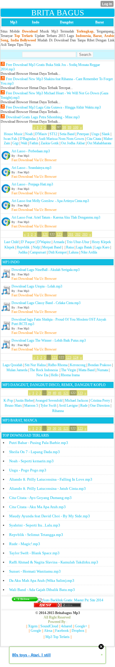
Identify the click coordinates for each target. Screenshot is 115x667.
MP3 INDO (10, 262)
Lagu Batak (84, 247)
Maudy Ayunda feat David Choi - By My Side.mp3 (49, 516)
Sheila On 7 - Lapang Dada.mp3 (34, 452)
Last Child (11, 242)
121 (45, 234)
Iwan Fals (10, 139)
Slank (106, 134)
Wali (24, 143)
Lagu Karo (101, 247)
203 (85, 234)
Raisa (70, 247)
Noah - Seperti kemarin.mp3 (31, 461)
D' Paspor (28, 242)
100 (75, 127)
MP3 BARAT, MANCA (19, 420)
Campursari (38, 252)
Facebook (62, 631)
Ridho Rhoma (58, 365)
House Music (13, 134)
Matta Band (86, 370)
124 (75, 357)
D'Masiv (41, 134)
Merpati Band (51, 247)
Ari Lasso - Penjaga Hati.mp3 (32, 184)
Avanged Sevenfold (49, 400)
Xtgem (32, 626)
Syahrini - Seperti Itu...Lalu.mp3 (34, 525)
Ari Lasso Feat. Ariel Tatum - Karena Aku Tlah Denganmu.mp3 (56, 217)
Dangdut (66, 22)
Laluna (73, 252)
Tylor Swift (48, 405)
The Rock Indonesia (44, 370)
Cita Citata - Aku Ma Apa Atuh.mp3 (37, 507)
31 (60, 428)
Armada (58, 242)
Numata (102, 370)
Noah (29, 134)
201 (70, 234)
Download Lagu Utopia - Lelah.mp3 (37, 286)
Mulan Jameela (16, 370)
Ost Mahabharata (99, 143)
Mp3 (13, 22)
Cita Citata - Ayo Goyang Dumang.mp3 (40, 497)
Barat (99, 22)
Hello (54, 375)
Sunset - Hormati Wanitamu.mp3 (35, 571)
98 (64, 127)
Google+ (81, 626)
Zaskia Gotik (50, 143)
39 (49, 393)
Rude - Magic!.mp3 (24, 544)
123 (59, 234)
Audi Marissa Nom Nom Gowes (61, 139)
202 (77, 234)
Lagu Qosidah (12, 365)
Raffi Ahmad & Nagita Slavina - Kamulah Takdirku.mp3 (53, 562)
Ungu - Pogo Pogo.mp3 (27, 470)
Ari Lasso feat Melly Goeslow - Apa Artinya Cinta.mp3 (50, 201)
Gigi (15, 143)
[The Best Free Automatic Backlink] (46, 606)
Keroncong (78, 365)
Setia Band (67, 134)
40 (54, 393)
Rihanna (58, 411)
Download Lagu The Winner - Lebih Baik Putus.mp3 (49, 340)
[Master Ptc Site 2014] (70, 600)
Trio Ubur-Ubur (78, 242)
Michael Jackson (76, 400)
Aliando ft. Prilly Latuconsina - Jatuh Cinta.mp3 (47, 488)
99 (69, 127)
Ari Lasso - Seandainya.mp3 (31, 168)
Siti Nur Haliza (35, 365)
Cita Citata (94, 139)
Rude (84, 405)
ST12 (53, 134)
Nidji (36, 247)
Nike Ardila (89, 252)
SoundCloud (49, 626)
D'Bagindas (28, 139)
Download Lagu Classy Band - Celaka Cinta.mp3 (46, 303)
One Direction (100, 405)
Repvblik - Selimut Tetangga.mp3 (36, 534)
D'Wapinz (44, 242)
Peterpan (83, 134)
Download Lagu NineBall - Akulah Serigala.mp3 (46, 270)
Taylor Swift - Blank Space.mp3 (34, 553)
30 (54, 428)
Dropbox (78, 631)
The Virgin (68, 370)
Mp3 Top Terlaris (57, 637)
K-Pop (8, 400)
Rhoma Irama (70, 375)
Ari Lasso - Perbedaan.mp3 (31, 151)
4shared (66, 626)
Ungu (95, 134)
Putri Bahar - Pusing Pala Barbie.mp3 (38, 442)
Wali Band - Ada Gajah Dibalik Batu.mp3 (42, 589)
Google (36, 631)
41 (60, 393)
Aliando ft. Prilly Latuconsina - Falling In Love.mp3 (50, 479)
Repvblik (23, 247)
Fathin (33, 143)
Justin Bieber (24, 400)
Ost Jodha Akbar (73, 143)
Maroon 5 (31, 405)
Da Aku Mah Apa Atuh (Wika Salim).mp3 (41, 580)
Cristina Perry (100, 400)
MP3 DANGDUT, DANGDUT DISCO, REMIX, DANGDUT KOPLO (54, 385)
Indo (35, 22)
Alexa (48, 631)
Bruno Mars (13, 405)
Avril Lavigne (68, 405)
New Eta (42, 375)
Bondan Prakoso (99, 365)
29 (49, 428)
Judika (22, 252)
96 (53, 127)
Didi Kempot (57, 252)
